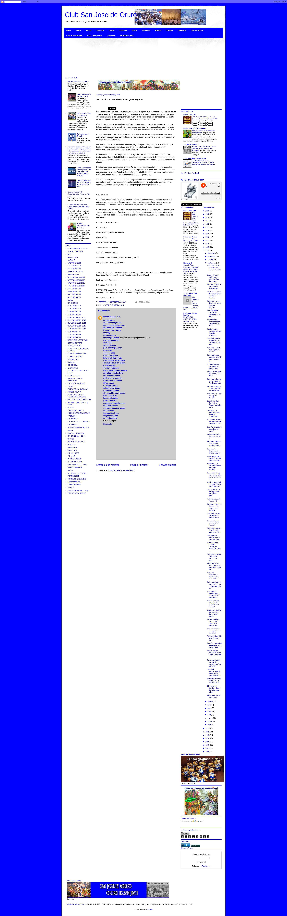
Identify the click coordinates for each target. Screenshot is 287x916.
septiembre (212, 263)
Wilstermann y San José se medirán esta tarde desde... (214, 295)
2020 (208, 231)
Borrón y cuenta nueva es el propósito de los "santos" (213, 604)
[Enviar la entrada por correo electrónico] (135, 302)
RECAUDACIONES (75, 462)
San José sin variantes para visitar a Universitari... (213, 413)
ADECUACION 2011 (75, 251)
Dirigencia (182, 30)
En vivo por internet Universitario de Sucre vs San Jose (78, 194)
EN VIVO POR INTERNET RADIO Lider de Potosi (190, 319)
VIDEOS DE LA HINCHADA (78, 490)
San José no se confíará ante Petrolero (213, 523)
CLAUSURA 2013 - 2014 (77, 323)
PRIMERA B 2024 (74, 459)
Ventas (88, 30)
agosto (210, 701)
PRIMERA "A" (73, 447)
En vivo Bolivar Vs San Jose (78, 82)
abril (209, 715)
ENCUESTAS (73, 368)
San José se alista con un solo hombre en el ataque (214, 557)
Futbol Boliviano (189, 115)
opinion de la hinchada (76, 433)
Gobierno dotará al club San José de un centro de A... (214, 484)
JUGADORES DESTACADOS (79, 422)
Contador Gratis (187, 848)
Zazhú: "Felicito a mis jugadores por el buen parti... (213, 493)
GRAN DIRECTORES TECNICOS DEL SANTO (77, 396)
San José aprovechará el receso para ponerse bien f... (214, 672)
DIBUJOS (71, 362)
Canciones (111, 36)
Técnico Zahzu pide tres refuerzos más (214, 638)
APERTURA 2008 (74, 263)
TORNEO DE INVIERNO (77, 479)
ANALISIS (71, 260)
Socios (111, 30)
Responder (107, 424)
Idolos (134, 30)
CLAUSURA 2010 (74, 314)
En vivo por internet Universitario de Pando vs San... (214, 388)
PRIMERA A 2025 (126, 36)
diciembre (211, 253)
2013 (208, 729)
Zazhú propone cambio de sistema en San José (213, 313)
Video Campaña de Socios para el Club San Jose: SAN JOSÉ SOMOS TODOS (84, 172)
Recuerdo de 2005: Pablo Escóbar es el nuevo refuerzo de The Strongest (204, 148)
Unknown (107, 317)
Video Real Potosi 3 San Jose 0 (214, 696)
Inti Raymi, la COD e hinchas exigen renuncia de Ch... (214, 422)
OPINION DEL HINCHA (76, 436)
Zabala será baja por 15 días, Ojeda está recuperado (213, 622)
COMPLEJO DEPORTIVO (77, 340)
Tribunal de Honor (74, 485)
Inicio (68, 30)
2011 (207, 735)
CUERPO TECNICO (75, 356)
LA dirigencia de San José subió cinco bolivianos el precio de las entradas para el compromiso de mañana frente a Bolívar (79, 150)
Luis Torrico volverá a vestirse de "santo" (214, 429)
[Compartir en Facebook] (146, 302)
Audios (70, 300)
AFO (69, 254)
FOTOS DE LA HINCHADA (78, 389)
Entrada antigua (167, 464)
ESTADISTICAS (74, 376)
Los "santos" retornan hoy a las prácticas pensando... (213, 594)
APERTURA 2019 (74, 294)
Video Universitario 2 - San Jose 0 (84, 95)
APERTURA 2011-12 (75, 271)
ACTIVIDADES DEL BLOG (78, 249)
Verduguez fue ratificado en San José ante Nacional (214, 467)
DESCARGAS (73, 359)
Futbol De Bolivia (190, 237)
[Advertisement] (131, 57)
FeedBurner (206, 866)
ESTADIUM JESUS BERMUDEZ (75, 379)
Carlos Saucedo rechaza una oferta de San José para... (213, 278)
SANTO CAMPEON (75, 467)
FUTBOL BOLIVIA (74, 392)
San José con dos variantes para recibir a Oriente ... (214, 269)
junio (209, 708)
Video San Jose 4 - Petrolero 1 (214, 500)
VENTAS (71, 487)
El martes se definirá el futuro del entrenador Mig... (213, 689)
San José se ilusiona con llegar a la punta (213, 451)
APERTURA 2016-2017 (76, 286)
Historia (158, 30)
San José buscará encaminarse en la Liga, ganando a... (214, 585)
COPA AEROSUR (74, 346)
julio (209, 705)
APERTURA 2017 (74, 289)
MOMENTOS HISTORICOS (78, 427)
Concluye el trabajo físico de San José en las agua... (214, 613)
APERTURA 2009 (74, 266)
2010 (208, 738)
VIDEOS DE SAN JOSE (77, 493)
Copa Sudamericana (74, 36)
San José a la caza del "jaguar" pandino (214, 396)
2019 (208, 234)
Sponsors (100, 30)
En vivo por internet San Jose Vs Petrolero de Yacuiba (214, 507)
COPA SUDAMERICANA (77, 354)
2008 (208, 745)
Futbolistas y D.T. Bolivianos (194, 128)
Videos (78, 30)
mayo (210, 711)
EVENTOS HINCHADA (76, 383)
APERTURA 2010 (74, 269)
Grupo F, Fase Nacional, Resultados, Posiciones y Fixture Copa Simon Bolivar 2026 (191, 269)
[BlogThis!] (142, 302)
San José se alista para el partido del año (214, 350)
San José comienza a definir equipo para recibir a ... (213, 576)
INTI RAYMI (72, 416)
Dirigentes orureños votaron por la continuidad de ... (214, 681)
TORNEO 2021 (73, 476)
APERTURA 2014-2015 (114, 305)
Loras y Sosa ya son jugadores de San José (214, 631)
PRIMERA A (72, 450)
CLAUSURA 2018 (74, 334)
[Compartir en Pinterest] (148, 302)
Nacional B (187, 263)
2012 (208, 732)
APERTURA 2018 (74, 292)
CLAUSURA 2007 (74, 306)
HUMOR (71, 407)
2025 (208, 214)
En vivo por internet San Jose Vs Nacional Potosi (214, 444)
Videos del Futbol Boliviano (190, 294)
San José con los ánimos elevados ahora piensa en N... (214, 476)
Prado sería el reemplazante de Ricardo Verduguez (214, 332)
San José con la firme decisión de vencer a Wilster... (214, 304)
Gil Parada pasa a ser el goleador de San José (213, 366)
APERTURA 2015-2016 (76, 283)
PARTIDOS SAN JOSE (76, 442)
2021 (208, 227)
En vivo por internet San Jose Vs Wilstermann (214, 286)
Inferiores (123, 30)
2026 (208, 211)
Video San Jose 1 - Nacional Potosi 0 (214, 436)
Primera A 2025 (73, 453)
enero (210, 724)
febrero (210, 721)
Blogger (150, 909)
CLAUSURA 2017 (74, 332)
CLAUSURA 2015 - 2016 (77, 329)
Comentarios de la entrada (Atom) (121, 470)
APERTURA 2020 (74, 297)
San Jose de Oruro (190, 144)
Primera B (71, 456)
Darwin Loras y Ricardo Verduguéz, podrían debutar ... (213, 547)
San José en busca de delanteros (84, 114)
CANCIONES (73, 303)
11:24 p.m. (116, 317)
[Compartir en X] (144, 302)
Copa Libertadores (94, 36)
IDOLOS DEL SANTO (76, 410)
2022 (208, 224)
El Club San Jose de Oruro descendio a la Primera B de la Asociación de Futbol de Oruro (203, 162)
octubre (211, 260)
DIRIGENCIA (72, 365)
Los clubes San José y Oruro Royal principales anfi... (214, 404)
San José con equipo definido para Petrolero (213, 537)
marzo (210, 718)
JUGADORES (73, 419)
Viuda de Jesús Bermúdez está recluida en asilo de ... (214, 566)
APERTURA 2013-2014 (76, 277)
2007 (208, 748)
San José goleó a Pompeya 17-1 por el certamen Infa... (213, 341)
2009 (208, 742)
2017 (208, 240)
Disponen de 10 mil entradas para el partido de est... (214, 458)
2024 (208, 217)
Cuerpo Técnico (197, 30)
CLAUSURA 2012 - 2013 (77, 320)
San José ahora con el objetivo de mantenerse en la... (214, 358)
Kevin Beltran (72, 424)
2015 (208, 247)
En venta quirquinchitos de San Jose (83, 225)
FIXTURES (72, 386)
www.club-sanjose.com (75, 904)
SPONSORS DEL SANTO (77, 473)
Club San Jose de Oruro (101, 14)
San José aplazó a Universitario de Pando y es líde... (214, 381)
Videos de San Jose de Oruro (194, 158)
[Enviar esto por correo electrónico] (140, 302)
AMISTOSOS (73, 257)
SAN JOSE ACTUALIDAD (77, 465)
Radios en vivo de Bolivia (190, 314)
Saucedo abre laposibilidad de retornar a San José (213, 323)
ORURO (71, 439)
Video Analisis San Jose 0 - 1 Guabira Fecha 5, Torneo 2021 (83, 183)
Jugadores (146, 30)
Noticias (71, 430)
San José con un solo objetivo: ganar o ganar (213, 515)
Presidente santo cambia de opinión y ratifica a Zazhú (214, 663)
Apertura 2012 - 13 (74, 274)
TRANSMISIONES (75, 482)
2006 (208, 752)
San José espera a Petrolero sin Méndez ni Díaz (214, 530)
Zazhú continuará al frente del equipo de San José (214, 645)
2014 (208, 250)
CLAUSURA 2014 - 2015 (77, 326)
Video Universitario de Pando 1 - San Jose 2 (214, 374)
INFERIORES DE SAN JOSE (79, 413)
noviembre (212, 256)
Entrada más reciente (107, 464)
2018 (208, 237)
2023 (208, 221)
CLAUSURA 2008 (74, 309)
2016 (208, 244)
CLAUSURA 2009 (74, 311)
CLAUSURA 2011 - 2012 (77, 317)
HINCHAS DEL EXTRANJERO (79, 400)
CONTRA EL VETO (75, 343)
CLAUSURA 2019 (74, 337)
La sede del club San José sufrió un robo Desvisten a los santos (78, 207)
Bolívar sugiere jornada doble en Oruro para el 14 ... (214, 654)
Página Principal (139, 464)
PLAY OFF (72, 445)
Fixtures (169, 30)
